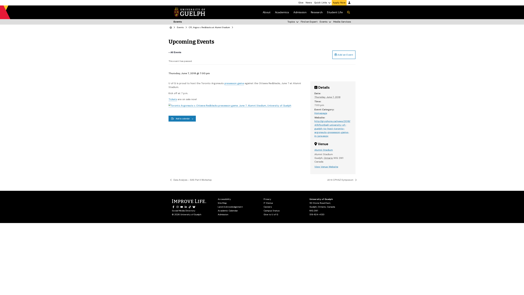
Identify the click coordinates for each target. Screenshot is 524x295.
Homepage (320, 113)
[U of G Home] (171, 27)
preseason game (234, 83)
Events (180, 27)
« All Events (175, 52)
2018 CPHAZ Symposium (340, 179)
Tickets (173, 99)
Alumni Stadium (323, 150)
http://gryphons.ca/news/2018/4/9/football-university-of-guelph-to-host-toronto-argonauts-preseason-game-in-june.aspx (332, 129)
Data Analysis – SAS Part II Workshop (192, 179)
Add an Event (345, 54)
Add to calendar (183, 118)
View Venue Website (326, 166)
